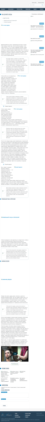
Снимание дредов (7, 22)
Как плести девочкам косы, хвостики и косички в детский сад (37, 51)
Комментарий (4, 392)
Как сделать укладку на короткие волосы (23, 379)
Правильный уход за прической (10, 20)
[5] (17, 364)
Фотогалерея (41, 9)
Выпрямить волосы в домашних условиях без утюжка (14, 380)
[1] (12, 364)
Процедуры (35, 9)
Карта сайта (34, 2)
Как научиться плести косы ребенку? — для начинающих (37, 26)
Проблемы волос (28, 9)
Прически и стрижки (19, 9)
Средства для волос (11, 9)
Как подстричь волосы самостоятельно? (5, 380)
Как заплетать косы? (35, 38)
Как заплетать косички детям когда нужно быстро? (37, 64)
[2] (13, 364)
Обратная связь (41, 2)
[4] (16, 364)
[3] (14, 364)
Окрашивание (3, 9)
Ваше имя (3, 399)
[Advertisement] (14, 208)
